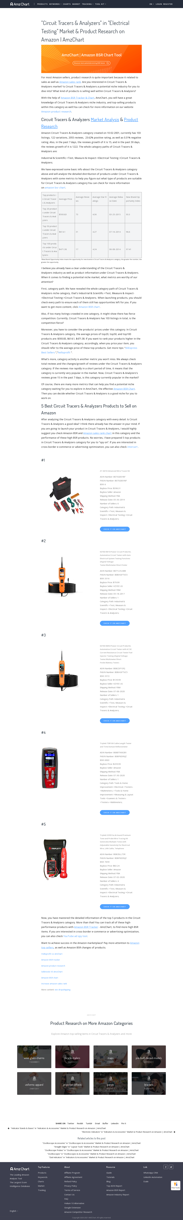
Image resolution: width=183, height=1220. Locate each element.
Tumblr (89, 1123)
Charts (67, 4)
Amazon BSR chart (89, 306)
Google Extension (72, 1207)
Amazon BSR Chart (124, 388)
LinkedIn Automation (152, 1177)
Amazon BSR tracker (50, 959)
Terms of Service (72, 1190)
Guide (109, 1172)
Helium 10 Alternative (74, 1203)
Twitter (70, 1123)
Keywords (42, 1177)
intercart (132, 446)
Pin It (123, 1123)
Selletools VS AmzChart (52, 971)
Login (159, 4)
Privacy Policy (70, 1185)
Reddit (80, 1123)
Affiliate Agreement (73, 1177)
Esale (145, 1181)
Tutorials (110, 1177)
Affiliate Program (72, 1172)
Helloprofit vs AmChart (51, 953)
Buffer (105, 1123)
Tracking (42, 1190)
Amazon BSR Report (115, 1190)
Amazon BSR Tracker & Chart (77, 97)
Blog (108, 1181)
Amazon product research (56, 111)
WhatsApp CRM (150, 1172)
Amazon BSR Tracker (86, 927)
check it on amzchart (115, 529)
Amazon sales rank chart (97, 433)
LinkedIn (115, 1123)
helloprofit (64, 352)
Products (42, 4)
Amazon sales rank (70, 82)
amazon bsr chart (55, 187)
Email (97, 1123)
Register (168, 4)
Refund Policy (70, 1181)
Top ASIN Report (114, 1185)
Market (76, 4)
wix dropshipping (62, 989)
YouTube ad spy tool (75, 936)
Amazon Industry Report (117, 1194)
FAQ (66, 1198)
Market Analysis (105, 119)
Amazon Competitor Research (78, 1212)
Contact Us (69, 1194)
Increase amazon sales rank (54, 983)
